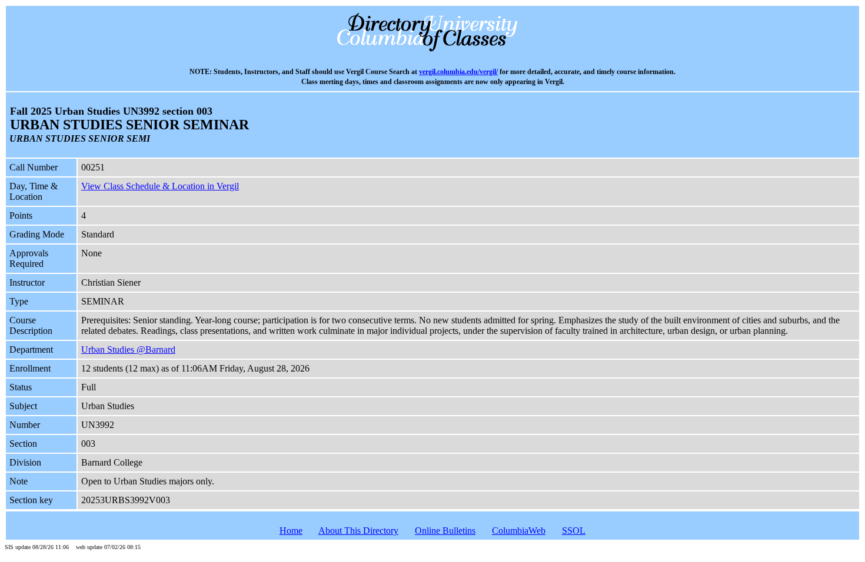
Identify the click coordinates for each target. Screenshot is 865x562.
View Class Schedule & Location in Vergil (160, 186)
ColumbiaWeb (518, 531)
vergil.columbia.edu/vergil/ (458, 72)
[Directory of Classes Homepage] (432, 50)
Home (291, 531)
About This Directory (358, 531)
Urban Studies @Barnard (128, 349)
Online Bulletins (445, 531)
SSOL (573, 531)
